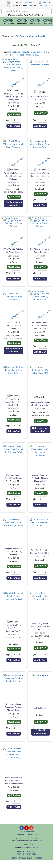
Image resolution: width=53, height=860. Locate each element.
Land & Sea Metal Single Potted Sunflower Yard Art (13, 628)
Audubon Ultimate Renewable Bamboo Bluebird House (13, 707)
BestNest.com (36, 858)
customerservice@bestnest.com (29, 841)
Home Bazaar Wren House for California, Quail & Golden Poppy (13, 781)
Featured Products (20, 52)
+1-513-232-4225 (29, 3)
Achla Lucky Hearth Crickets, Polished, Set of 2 (40, 627)
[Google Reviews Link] (31, 827)
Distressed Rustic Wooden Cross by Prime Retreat (39, 326)
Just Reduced (17, 55)
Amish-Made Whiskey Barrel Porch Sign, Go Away (39, 176)
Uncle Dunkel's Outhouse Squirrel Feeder (13, 326)
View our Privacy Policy (26, 854)
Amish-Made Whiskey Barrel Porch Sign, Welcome (13, 176)
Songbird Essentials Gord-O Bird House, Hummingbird (39, 478)
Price (7, 55)
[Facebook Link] (21, 827)
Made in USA (32, 55)
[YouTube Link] (26, 827)
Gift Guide (20, 36)
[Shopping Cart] (43, 4)
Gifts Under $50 (37, 36)
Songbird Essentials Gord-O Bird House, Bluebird (13, 552)
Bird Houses (22, 24)
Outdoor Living (8, 24)
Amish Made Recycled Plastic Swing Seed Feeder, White (13, 97)
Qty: (8, 120)
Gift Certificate (40, 708)
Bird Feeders (35, 24)
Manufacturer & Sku (40, 52)
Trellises (48, 24)
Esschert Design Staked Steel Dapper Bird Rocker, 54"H (13, 478)
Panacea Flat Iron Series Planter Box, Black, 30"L (13, 402)
